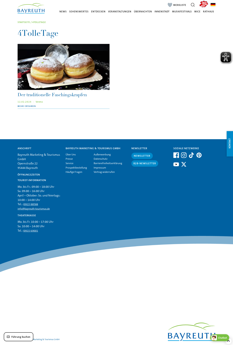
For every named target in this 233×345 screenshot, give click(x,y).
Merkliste (179, 5)
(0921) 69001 (30, 230)
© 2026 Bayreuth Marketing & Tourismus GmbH (39, 339)
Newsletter (142, 155)
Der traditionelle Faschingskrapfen (52, 95)
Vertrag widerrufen (104, 172)
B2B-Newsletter (144, 163)
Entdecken (98, 11)
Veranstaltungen (119, 11)
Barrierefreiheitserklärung (108, 163)
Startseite (24, 22)
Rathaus (208, 11)
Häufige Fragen (74, 172)
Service (69, 163)
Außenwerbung (102, 154)
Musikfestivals (182, 11)
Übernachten (143, 11)
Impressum (100, 167)
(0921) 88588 (30, 204)
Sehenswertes (79, 11)
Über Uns (71, 154)
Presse (69, 158)
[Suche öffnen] (193, 5)
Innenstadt (162, 11)
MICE (197, 11)
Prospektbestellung (76, 167)
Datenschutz (100, 158)
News (63, 11)
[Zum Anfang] (228, 341)
